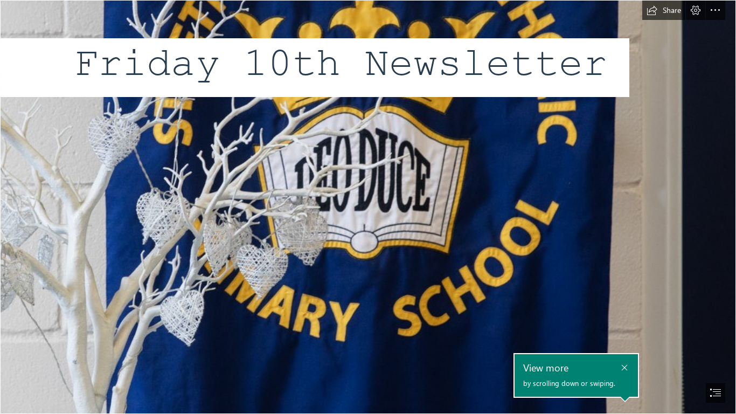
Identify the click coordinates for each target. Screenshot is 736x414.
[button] (663, 10)
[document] (368, 207)
